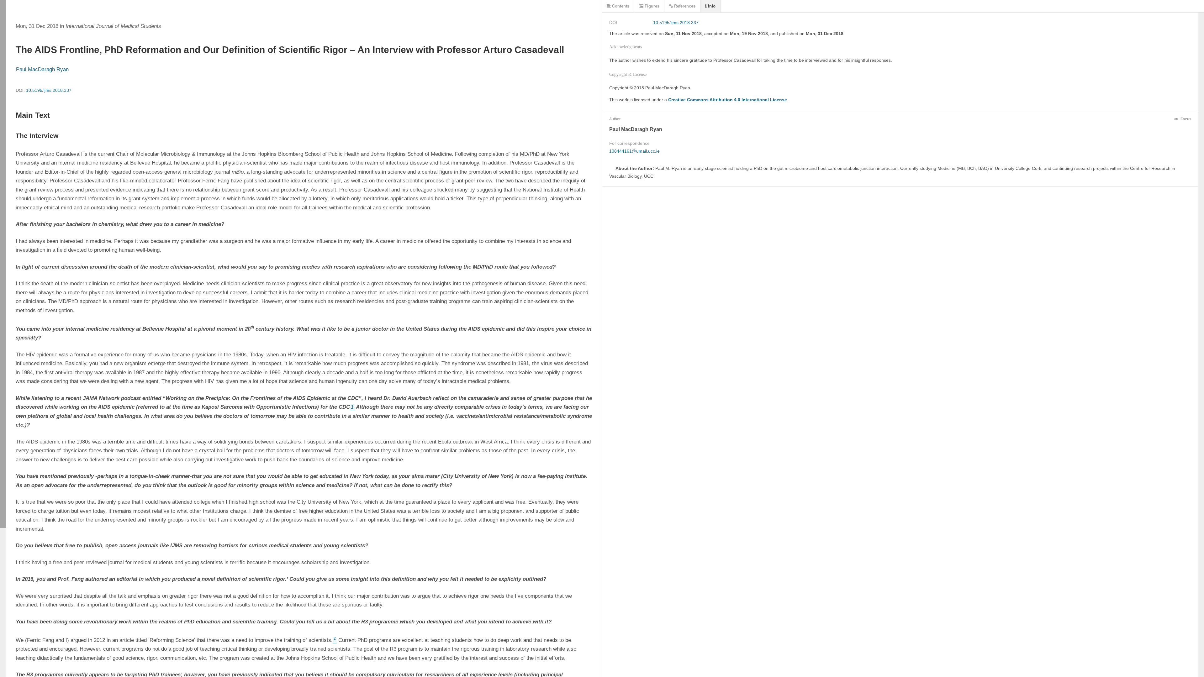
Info (711, 6)
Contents (620, 6)
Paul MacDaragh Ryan (42, 69)
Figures (651, 6)
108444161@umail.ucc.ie (634, 151)
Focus (1185, 119)
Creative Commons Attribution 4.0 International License (727, 99)
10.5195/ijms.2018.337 (48, 90)
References (684, 6)
